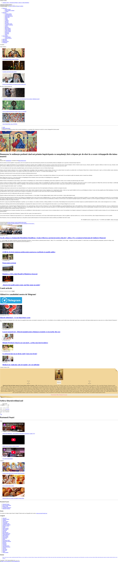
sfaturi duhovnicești (100, 557)
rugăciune (93, 557)
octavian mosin (76, 557)
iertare (52, 557)
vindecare (3, 558)
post (85, 557)
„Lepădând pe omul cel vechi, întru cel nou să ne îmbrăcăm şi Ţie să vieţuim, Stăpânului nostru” (21, 98)
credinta (26, 557)
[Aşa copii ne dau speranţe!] (13, 456)
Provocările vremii (8, 23)
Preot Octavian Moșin (6, 505)
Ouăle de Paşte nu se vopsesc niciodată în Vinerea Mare (13, 498)
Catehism (7, 20)
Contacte (6, 11)
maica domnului (59, 557)
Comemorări (4, 522)
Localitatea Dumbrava (6, 507)
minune (70, 557)
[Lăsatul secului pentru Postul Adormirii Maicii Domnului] (13, 471)
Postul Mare (7, 17)
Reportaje (7, 27)
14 (6, 409)
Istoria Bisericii (5, 532)
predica (87, 557)
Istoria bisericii (5, 35)
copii (22, 557)
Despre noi (4, 8)
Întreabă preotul (5, 41)
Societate (6, 22)
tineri (115, 557)
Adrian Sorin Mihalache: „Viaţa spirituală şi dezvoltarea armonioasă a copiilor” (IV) (18, 433)
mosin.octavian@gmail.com (41, 513)
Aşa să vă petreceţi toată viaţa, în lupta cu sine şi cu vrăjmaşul (14, 111)
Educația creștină (5, 525)
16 (8, 409)
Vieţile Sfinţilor (5, 552)
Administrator (8, 160)
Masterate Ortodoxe (6, 508)
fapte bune (43, 557)
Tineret (6, 25)
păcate (91, 557)
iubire (55, 557)
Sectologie (7, 33)
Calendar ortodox (8, 13)
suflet (113, 557)
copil (23, 557)
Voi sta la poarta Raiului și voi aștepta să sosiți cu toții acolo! (14, 84)
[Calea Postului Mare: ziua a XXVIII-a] (13, 121)
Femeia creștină (5, 528)
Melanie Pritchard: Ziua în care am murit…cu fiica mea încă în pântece (25, 343)
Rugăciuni (7, 32)
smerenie (104, 557)
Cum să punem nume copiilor (8, 485)
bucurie (8, 557)
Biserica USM (5, 506)
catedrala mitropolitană (15, 557)
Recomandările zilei (4, 304)
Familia (6, 19)
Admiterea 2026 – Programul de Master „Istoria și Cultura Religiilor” (15, 2)
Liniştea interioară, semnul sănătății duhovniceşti (16, 222)
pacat (79, 557)
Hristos (50, 557)
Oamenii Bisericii (5, 534)
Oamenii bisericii (8, 38)
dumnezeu (35, 557)
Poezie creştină (8, 31)
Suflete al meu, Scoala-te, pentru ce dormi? (10, 446)
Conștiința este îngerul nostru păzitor (9, 71)
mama (62, 557)
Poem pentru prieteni (9, 263)
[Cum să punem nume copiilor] (13, 483)
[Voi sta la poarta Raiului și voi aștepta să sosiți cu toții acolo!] (13, 82)
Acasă (3, 127)
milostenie (67, 557)
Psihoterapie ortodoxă (6, 541)
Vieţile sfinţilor (8, 37)
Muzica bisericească (6, 533)
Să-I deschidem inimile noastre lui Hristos (10, 59)
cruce (28, 557)
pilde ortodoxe (82, 557)
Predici (6, 18)
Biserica (3, 557)
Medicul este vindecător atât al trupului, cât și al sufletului (20, 364)
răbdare (96, 557)
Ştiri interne (4, 39)
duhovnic (33, 557)
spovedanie (107, 557)
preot (89, 557)
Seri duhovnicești (5, 545)
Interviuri (6, 21)
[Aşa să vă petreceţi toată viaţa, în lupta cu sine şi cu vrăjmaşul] (13, 109)
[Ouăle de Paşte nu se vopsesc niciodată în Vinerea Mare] (13, 496)
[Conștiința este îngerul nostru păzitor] (13, 69)
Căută (13, 291)
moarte (73, 557)
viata (116, 557)
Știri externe (4, 40)
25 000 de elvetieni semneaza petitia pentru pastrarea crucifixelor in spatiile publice (28, 252)
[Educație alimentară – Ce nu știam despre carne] (11, 313)
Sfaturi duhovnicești (9, 16)
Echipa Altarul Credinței (9, 10)
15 (7, 409)
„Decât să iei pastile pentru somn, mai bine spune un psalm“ (21, 285)
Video (6, 34)
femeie (46, 557)
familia (39, 557)
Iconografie (4, 530)
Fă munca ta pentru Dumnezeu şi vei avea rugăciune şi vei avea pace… (21, 223)
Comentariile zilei (8, 14)
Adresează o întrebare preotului (6, 4)
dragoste (30, 557)
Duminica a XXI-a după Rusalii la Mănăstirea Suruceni (19, 274)
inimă (54, 557)
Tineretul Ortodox (5, 504)
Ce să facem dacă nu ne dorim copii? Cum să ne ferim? (19, 353)
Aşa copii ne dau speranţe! (7, 458)
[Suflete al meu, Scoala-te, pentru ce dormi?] (13, 444)
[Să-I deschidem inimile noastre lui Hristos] (13, 57)
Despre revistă (7, 9)
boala (5, 557)
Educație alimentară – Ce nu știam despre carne (15, 317)
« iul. (1, 414)
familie (41, 557)
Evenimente (4, 42)
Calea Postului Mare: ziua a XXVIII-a (9, 124)
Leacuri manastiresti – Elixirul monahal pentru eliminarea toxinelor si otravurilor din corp (31, 332)
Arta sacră (4, 518)
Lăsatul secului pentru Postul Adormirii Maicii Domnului (13, 473)
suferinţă (111, 557)
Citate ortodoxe (8, 30)
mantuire (64, 557)
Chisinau (20, 557)
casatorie (10, 557)
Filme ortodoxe (8, 29)
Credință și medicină (9, 24)
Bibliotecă (4, 12)
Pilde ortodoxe (8, 28)
